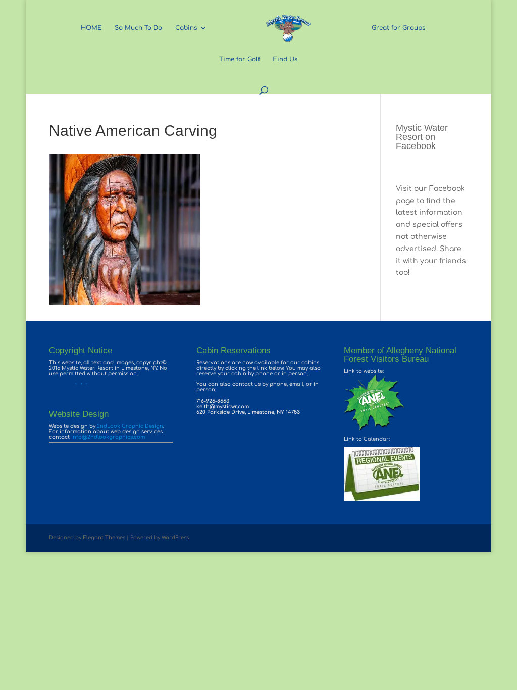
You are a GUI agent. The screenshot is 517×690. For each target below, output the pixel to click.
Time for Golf (239, 59)
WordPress (175, 537)
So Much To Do (138, 27)
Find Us (285, 59)
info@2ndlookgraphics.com (108, 437)
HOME (91, 27)
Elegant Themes (104, 537)
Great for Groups (398, 27)
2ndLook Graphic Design (130, 426)
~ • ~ (68, 384)
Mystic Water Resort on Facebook (422, 137)
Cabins (186, 27)
